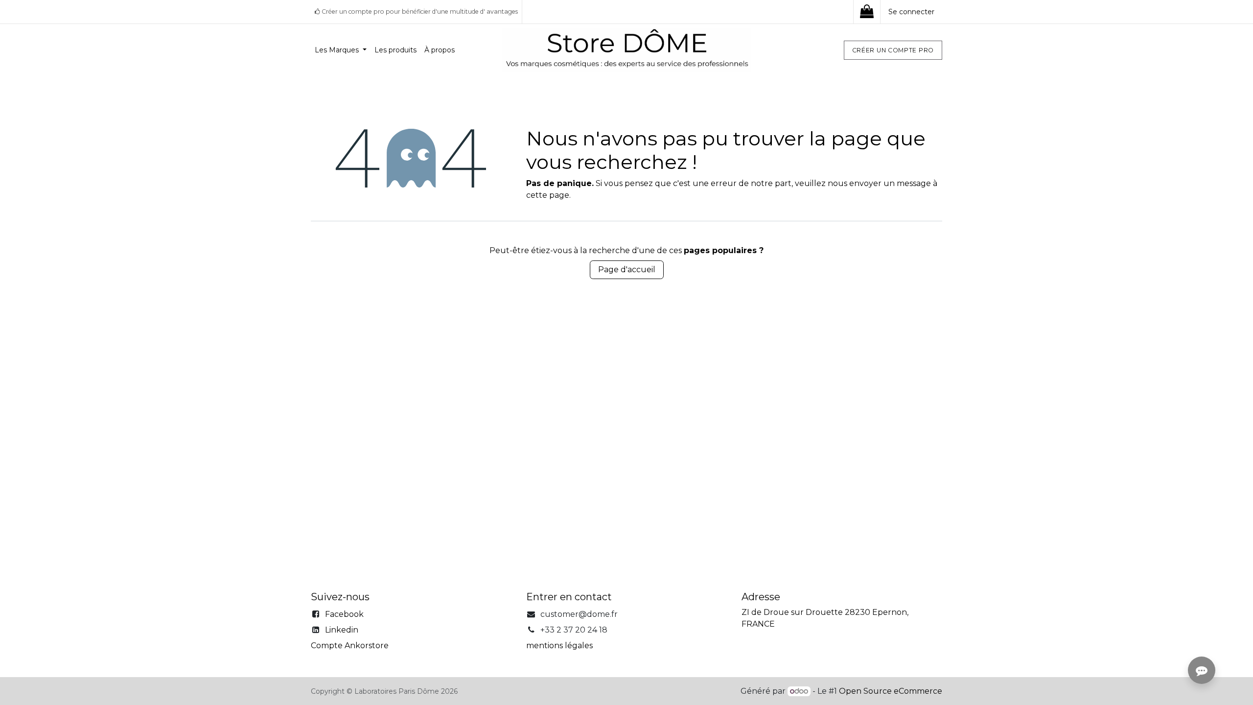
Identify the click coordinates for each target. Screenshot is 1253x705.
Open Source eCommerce (890, 691)
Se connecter (911, 11)
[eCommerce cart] (867, 12)
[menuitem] (341, 50)
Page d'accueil (626, 269)
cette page (547, 195)
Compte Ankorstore (350, 645)
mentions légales (559, 645)
